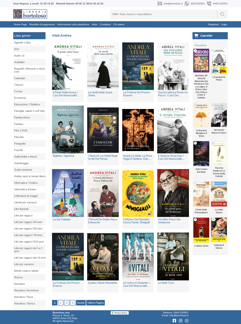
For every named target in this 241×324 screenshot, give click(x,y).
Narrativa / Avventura (26, 290)
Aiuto (94, 24)
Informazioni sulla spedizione (73, 24)
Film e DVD (21, 130)
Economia (20, 97)
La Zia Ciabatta (61, 219)
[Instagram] (181, 321)
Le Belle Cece (166, 282)
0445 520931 (181, 312)
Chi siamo (118, 24)
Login (224, 24)
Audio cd (19, 55)
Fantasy (18, 123)
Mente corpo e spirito (26, 270)
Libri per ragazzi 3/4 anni (28, 221)
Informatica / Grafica (26, 182)
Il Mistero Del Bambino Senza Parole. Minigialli (136, 221)
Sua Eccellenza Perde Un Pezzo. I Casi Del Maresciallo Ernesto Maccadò (173, 94)
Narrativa (19, 283)
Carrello (206, 35)
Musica (18, 277)
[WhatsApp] (186, 321)
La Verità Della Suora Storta (100, 94)
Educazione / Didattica (27, 104)
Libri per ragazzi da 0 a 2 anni (28, 250)
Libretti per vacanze (25, 202)
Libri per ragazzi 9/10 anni (29, 241)
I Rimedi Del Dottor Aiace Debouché (102, 221)
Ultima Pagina (96, 302)
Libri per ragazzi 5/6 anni (28, 228)
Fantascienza (22, 117)
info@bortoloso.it (179, 315)
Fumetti (18, 150)
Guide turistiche (23, 169)
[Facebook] (175, 321)
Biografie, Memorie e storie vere (29, 70)
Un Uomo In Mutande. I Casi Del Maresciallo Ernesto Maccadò (136, 284)
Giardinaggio (21, 163)
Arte (16, 49)
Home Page (20, 24)
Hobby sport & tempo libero (30, 176)
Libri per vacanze (24, 264)
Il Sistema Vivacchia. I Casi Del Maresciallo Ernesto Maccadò (171, 157)
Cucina (18, 91)
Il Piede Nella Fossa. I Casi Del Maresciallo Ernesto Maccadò (65, 94)
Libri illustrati (21, 208)
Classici (18, 84)
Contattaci (105, 24)
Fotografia (20, 143)
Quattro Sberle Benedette (102, 282)
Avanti (81, 302)
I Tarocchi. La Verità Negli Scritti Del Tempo (102, 157)
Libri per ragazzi (23, 215)
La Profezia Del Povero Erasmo (136, 94)
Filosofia (19, 137)
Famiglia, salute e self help (29, 110)
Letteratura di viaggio (26, 195)
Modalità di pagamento (42, 24)
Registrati (213, 24)
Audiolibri (19, 62)
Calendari (19, 78)
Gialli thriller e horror (25, 156)
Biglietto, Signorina (63, 155)
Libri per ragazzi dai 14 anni (30, 257)
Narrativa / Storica (24, 303)
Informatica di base (25, 189)
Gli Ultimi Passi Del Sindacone (169, 221)
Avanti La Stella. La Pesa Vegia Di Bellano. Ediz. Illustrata (137, 157)
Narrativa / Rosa (23, 296)
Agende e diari (22, 42)
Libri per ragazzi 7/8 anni (28, 235)
